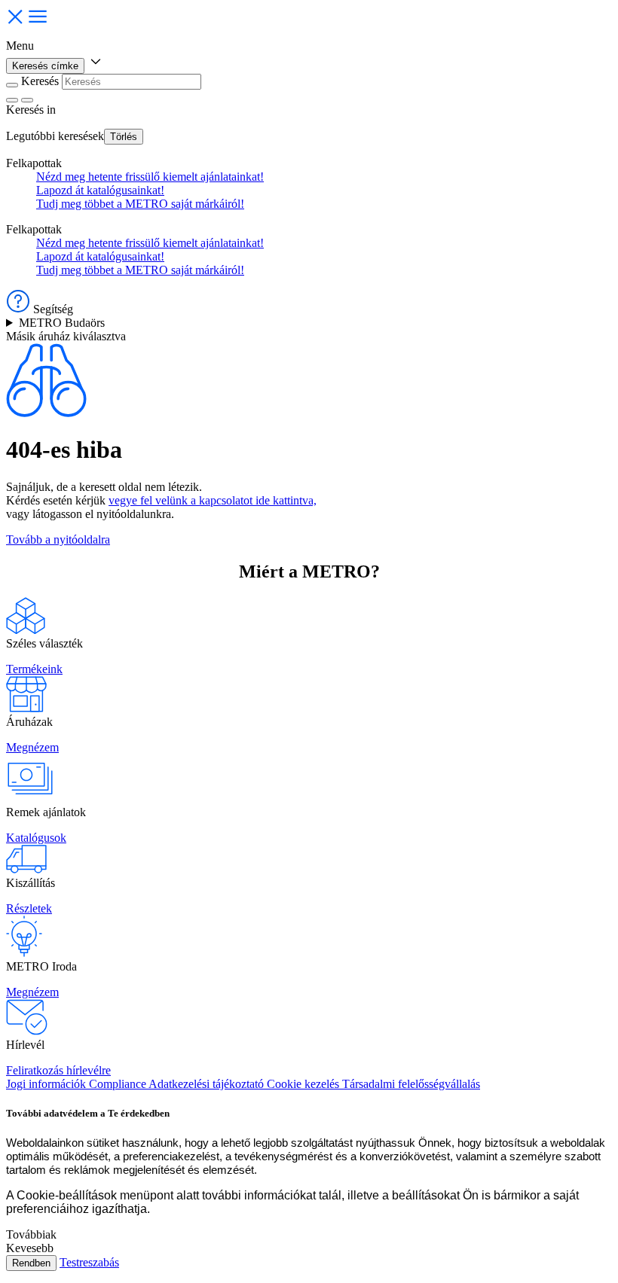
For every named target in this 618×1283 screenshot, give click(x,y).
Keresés (40, 81)
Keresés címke (45, 66)
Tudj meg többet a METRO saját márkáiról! (140, 203)
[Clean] (12, 100)
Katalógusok (36, 837)
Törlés (123, 136)
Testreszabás (89, 1262)
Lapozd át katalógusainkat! (100, 190)
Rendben (31, 1263)
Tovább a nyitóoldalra (58, 539)
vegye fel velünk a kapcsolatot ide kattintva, (213, 500)
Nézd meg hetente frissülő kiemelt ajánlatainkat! (150, 176)
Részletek (29, 908)
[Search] (27, 100)
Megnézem (32, 747)
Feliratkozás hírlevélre (58, 1070)
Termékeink (34, 669)
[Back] (12, 85)
